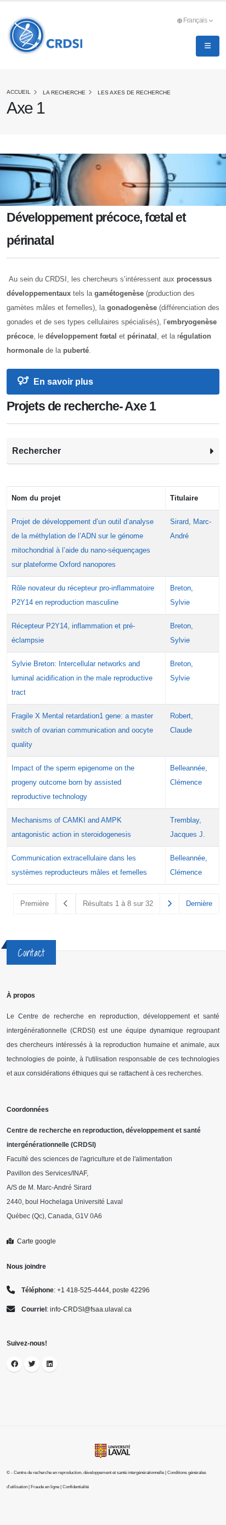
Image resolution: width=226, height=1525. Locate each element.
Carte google (35, 1241)
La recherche (64, 92)
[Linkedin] (49, 1364)
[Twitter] (31, 1364)
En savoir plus (62, 381)
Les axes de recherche (134, 92)
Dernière (199, 903)
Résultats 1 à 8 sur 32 (118, 903)
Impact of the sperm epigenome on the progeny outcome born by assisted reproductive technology (73, 782)
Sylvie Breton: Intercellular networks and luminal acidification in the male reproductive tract (82, 678)
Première (34, 903)
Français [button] (195, 20)
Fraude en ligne (45, 1486)
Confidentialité (76, 1486)
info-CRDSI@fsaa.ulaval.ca (91, 1309)
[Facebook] (14, 1364)
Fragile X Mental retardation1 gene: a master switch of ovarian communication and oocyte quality (82, 730)
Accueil (19, 92)
